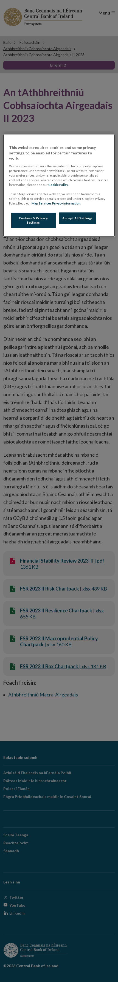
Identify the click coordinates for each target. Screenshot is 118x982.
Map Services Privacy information (56, 203)
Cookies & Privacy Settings (33, 220)
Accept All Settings (77, 218)
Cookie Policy (58, 184)
